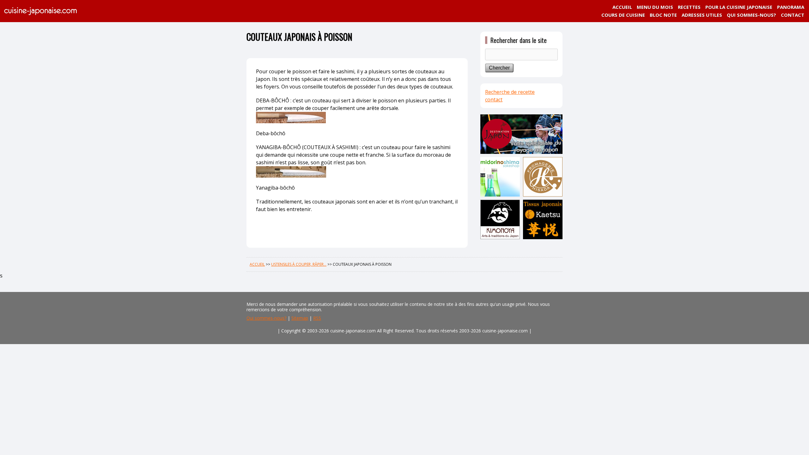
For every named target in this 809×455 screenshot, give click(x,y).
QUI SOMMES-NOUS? (751, 15)
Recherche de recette (510, 91)
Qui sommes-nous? (266, 318)
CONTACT (792, 15)
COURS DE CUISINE (623, 15)
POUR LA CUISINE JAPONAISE (738, 7)
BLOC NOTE (663, 15)
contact (493, 99)
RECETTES (689, 7)
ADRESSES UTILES (702, 15)
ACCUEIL (622, 7)
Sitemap (299, 318)
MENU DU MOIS (655, 7)
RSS (317, 318)
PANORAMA (790, 7)
